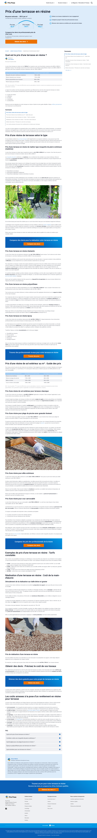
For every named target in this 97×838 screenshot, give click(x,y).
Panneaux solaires (28, 799)
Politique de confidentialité (75, 806)
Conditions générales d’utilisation (77, 799)
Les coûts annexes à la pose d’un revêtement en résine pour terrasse (23, 124)
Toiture (26, 815)
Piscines (26, 801)
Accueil (7, 51)
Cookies (72, 803)
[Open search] (92, 3)
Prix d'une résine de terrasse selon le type (17, 112)
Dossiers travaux (62, 2)
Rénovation (27, 817)
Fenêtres (26, 820)
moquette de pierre (11, 157)
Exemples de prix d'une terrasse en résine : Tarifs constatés (20, 117)
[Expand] (59, 734)
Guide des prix (49, 2)
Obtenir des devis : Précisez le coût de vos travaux (18, 122)
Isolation (26, 813)
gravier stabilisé (47, 224)
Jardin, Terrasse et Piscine (16, 51)
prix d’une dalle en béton (34, 710)
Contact (49, 806)
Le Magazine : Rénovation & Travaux (80, 2)
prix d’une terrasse (22, 139)
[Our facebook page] (6, 809)
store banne (20, 719)
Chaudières (27, 803)
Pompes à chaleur (28, 806)
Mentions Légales (73, 801)
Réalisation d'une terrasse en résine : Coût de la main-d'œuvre (21, 119)
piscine (43, 423)
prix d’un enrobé (17, 533)
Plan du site (50, 808)
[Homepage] (24, 3)
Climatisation (27, 810)
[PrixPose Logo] (10, 797)
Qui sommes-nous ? (51, 799)
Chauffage (27, 808)
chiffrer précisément (57, 104)
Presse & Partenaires (52, 803)
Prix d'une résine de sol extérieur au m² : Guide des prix (19, 114)
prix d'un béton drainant (11, 276)
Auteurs (49, 801)
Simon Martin (14, 758)
